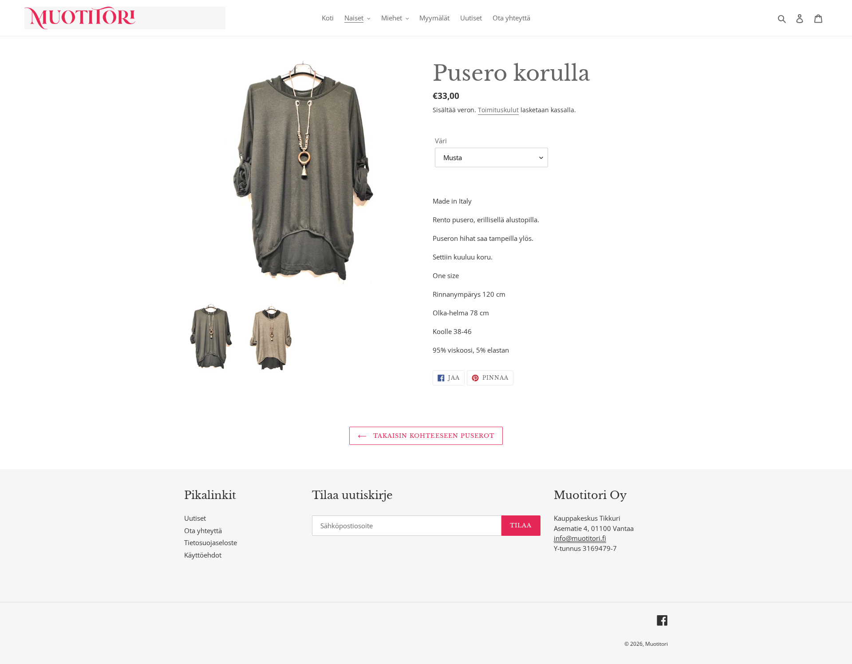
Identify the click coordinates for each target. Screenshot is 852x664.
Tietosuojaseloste (210, 542)
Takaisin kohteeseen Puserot (432, 436)
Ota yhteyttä (203, 530)
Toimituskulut (498, 110)
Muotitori (656, 644)
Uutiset (195, 518)
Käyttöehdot (202, 554)
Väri (441, 140)
